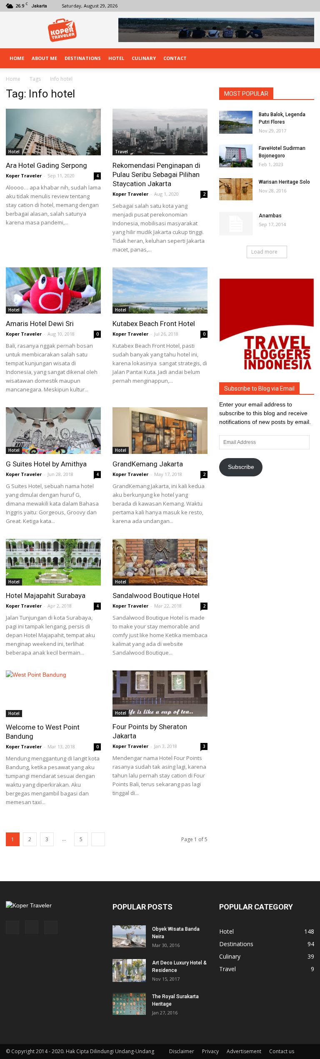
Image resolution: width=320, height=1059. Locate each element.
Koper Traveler (24, 175)
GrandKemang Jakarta (147, 464)
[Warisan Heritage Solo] (235, 189)
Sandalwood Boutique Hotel (156, 595)
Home (17, 58)
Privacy (210, 1051)
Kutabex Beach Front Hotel (153, 323)
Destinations (83, 58)
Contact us (281, 1051)
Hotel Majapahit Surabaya (45, 595)
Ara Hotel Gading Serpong (46, 165)
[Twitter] (308, 6)
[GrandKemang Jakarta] (160, 430)
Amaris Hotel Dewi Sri (40, 323)
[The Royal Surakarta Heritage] (129, 1004)
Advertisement (244, 1051)
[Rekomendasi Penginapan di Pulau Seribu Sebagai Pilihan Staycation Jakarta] (160, 132)
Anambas (270, 216)
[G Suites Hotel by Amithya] (53, 430)
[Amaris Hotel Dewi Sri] (53, 290)
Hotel (116, 58)
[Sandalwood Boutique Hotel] (160, 562)
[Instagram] (294, 6)
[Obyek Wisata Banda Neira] (129, 936)
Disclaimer (181, 1051)
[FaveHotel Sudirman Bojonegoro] (235, 156)
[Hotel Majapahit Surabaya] (53, 562)
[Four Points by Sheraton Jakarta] (160, 693)
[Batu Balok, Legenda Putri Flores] (235, 122)
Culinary (144, 58)
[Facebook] (280, 6)
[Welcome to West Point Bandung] (53, 694)
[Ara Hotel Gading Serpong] (53, 132)
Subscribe (241, 466)
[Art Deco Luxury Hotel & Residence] (129, 970)
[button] (304, 58)
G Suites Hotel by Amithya (46, 464)
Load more (264, 251)
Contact (175, 58)
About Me (44, 58)
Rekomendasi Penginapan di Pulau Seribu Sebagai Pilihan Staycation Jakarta (156, 174)
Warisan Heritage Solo (284, 182)
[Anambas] (235, 223)
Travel (121, 151)
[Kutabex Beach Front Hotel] (160, 290)
